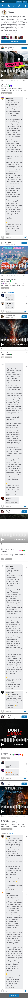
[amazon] (11, 86)
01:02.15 (7, 502)
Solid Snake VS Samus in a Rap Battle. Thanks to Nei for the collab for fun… (13, 825)
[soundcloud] (22, 755)
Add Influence (13, 41)
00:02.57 (7, 494)
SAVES (11, 80)
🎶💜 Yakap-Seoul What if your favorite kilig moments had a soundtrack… (13, 284)
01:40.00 (7, 766)
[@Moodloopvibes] (11, 37)
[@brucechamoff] (21, 37)
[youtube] (22, 550)
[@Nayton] (13, 37)
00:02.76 (7, 233)
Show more (11, 292)
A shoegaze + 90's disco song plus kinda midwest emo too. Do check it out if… (13, 555)
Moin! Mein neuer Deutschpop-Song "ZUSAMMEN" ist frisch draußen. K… (14, 89)
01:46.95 (7, 774)
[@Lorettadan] (8, 37)
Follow (24, 48)
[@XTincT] (5, 37)
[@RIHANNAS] (2, 37)
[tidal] (17, 755)
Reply (17, 233)
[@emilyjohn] (19, 37)
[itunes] (20, 550)
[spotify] (9, 86)
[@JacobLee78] (16, 37)
